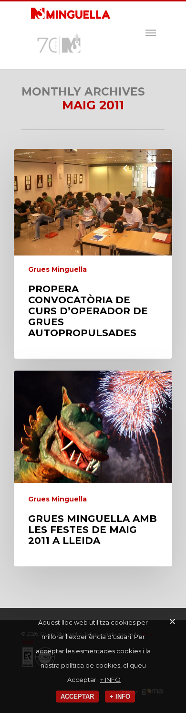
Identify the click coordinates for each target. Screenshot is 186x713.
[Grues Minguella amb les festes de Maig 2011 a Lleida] (93, 468)
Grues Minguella (57, 269)
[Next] (155, 168)
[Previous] (126, 168)
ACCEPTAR (77, 696)
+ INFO (110, 679)
